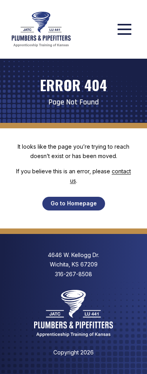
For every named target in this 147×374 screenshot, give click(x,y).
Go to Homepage (74, 203)
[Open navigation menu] (124, 29)
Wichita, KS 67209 (73, 260)
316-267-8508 (73, 274)
